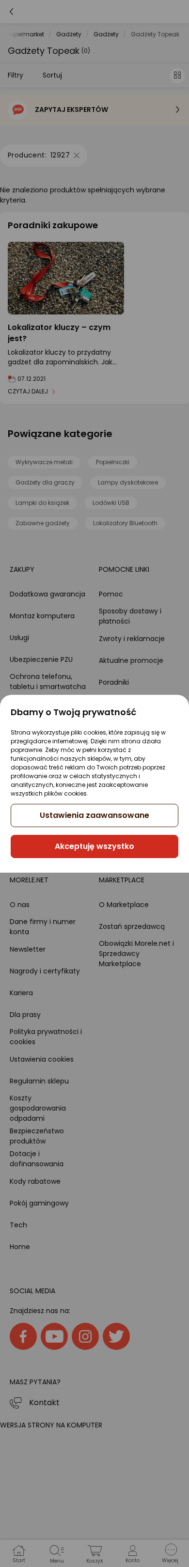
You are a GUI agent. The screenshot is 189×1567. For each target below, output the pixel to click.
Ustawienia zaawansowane (94, 815)
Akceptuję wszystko (94, 846)
